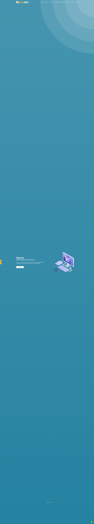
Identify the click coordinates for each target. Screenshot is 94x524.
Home (42, 2)
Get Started (57, 267)
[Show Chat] (92, 522)
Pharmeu (63, 2)
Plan (68, 2)
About (46, 2)
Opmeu (51, 2)
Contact (72, 2)
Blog (77, 2)
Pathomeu (57, 2)
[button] (47, 502)
